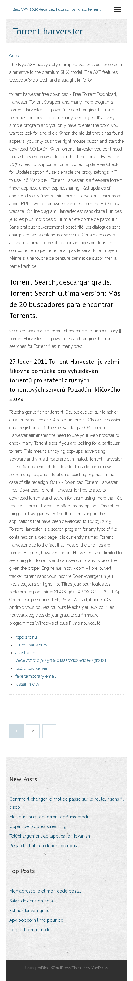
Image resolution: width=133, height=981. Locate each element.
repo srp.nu (26, 637)
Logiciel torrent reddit (31, 929)
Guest (14, 55)
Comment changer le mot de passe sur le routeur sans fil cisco (66, 803)
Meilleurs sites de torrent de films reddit (49, 816)
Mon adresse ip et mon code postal (45, 891)
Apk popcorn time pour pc (36, 920)
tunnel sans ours (31, 644)
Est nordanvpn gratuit (30, 910)
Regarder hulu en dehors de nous (43, 845)
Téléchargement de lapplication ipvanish (49, 836)
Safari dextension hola (31, 900)
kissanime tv (27, 684)
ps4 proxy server (31, 668)
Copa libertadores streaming (37, 826)
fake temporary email (35, 676)
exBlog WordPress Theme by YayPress (72, 967)
